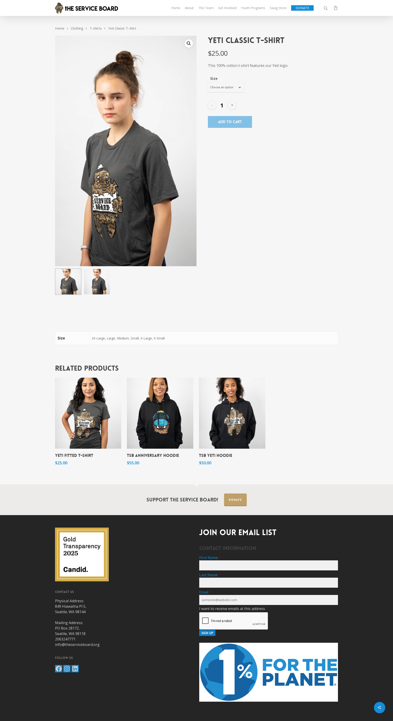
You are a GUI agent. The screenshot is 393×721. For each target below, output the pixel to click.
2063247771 (65, 639)
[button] (189, 43)
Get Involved (227, 8)
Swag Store (278, 8)
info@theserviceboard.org (77, 644)
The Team (206, 8)
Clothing (77, 28)
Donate (235, 500)
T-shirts (96, 28)
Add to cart (230, 121)
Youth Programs (253, 8)
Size (214, 78)
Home (175, 8)
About (189, 8)
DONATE (302, 8)
